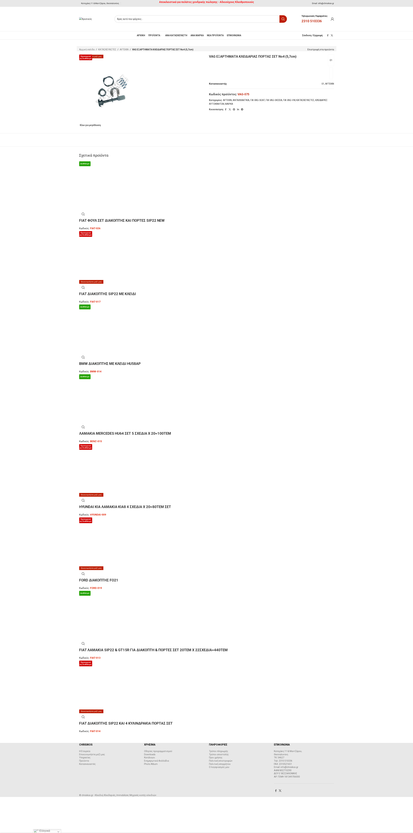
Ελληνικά (44, 830)
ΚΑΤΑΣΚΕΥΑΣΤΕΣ (107, 49)
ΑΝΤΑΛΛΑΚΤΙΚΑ (241, 100)
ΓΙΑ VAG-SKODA (274, 100)
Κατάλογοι (149, 757)
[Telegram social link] (242, 109)
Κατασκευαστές (87, 764)
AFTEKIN (124, 49)
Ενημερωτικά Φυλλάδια (156, 760)
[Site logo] (85, 19)
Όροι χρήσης (215, 757)
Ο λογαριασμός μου (219, 767)
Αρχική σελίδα (87, 49)
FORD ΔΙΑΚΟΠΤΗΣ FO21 (98, 580)
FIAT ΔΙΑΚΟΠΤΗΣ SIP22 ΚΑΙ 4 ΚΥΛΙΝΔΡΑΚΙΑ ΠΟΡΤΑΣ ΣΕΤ (126, 723)
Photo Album (151, 764)
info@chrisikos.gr (326, 3)
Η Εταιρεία (84, 751)
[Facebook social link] (328, 35)
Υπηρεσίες (85, 757)
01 (331, 60)
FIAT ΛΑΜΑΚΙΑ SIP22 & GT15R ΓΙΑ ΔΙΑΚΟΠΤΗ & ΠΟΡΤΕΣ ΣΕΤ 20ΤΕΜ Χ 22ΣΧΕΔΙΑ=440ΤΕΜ (153, 650)
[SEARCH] (283, 19)
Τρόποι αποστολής (219, 754)
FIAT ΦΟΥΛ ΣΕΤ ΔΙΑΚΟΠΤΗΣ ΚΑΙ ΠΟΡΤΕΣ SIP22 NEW (122, 220)
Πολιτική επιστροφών (220, 760)
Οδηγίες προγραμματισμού (158, 751)
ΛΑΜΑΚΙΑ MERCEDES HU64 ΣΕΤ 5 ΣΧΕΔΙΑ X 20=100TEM (125, 433)
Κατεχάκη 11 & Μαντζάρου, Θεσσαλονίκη (100, 3)
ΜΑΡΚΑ (229, 104)
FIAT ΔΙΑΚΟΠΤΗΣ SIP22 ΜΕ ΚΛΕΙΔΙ (107, 294)
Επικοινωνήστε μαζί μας (92, 754)
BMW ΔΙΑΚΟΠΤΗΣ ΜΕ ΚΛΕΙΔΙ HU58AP (110, 364)
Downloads (149, 754)
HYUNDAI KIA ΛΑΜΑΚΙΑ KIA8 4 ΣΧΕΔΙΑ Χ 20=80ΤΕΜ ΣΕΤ (125, 507)
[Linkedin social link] (238, 109)
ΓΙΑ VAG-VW (289, 100)
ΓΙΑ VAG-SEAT (257, 100)
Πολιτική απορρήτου (220, 764)
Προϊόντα (84, 760)
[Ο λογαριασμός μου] (332, 19)
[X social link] (332, 35)
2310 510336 (312, 21)
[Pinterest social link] (234, 109)
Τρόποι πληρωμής (218, 751)
